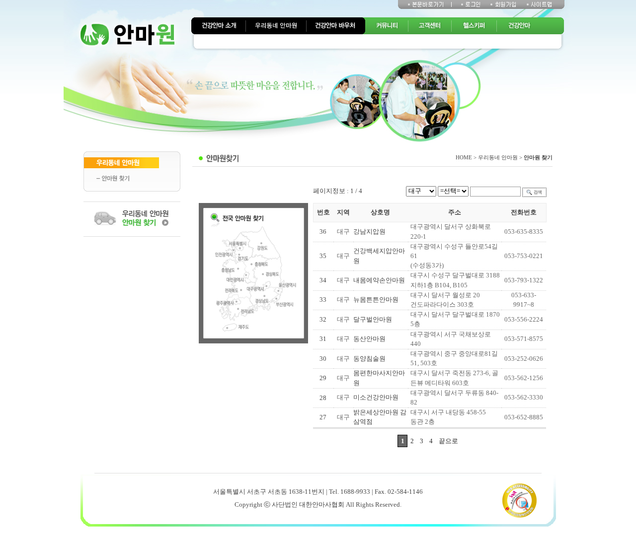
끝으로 (448, 441)
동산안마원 (369, 338)
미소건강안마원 (375, 397)
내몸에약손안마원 (379, 280)
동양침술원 (369, 358)
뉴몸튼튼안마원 (375, 299)
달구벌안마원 (372, 319)
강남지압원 (369, 231)
